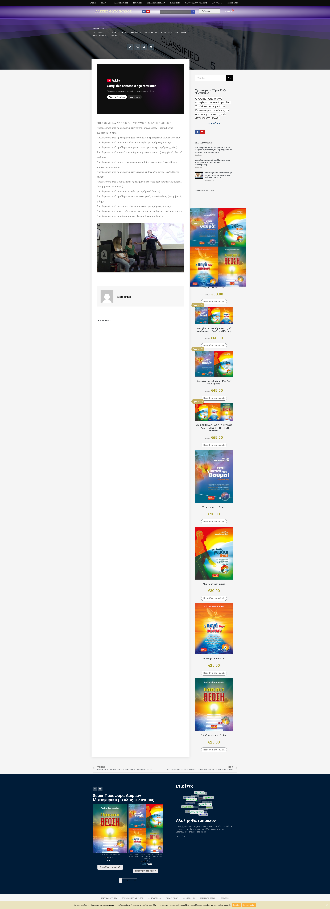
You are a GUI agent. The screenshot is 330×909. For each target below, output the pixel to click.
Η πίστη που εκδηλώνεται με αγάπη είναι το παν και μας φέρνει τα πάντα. (218, 175)
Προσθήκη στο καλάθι (214, 301)
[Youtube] (148, 11)
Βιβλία (103, 3)
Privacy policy (249, 905)
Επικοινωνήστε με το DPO (132, 898)
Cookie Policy (189, 898)
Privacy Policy (172, 898)
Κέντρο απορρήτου (109, 898)
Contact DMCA (154, 898)
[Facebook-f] (197, 132)
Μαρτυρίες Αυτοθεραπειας (196, 3)
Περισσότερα (181, 836)
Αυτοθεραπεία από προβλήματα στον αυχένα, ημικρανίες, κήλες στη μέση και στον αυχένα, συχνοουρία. (214, 149)
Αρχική (93, 3)
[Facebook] (144, 11)
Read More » (199, 155)
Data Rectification (208, 898)
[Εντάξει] (326, 905)
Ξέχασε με (225, 898)
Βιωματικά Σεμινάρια (156, 3)
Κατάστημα (175, 3)
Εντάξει (236, 905)
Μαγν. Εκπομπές (121, 3)
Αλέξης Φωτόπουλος (113, 11)
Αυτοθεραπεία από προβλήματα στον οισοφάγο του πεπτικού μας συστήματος (212, 162)
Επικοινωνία (233, 3)
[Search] (193, 12)
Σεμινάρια (137, 3)
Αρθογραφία (217, 3)
